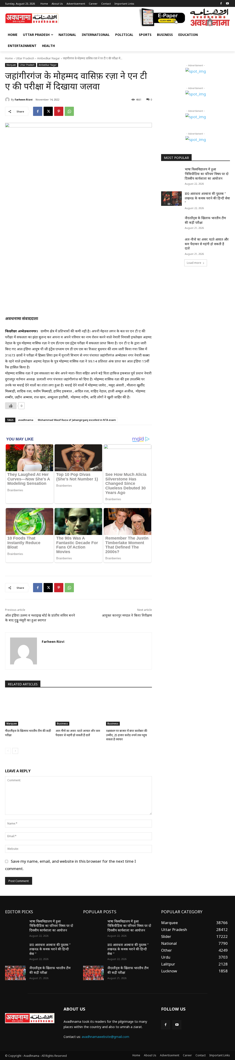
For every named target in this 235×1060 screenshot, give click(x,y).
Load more (194, 263)
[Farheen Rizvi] (8, 99)
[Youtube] (227, 3)
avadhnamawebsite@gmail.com (105, 1036)
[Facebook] (221, 3)
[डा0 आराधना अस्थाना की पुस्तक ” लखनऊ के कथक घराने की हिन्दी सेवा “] (171, 198)
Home (9, 58)
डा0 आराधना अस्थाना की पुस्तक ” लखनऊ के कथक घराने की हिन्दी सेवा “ (207, 198)
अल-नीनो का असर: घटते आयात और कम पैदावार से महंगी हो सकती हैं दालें (78, 733)
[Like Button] (11, 405)
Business (62, 723)
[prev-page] (8, 751)
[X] (48, 111)
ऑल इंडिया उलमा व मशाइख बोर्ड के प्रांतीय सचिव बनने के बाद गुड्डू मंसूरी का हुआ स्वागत (40, 617)
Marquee (11, 64)
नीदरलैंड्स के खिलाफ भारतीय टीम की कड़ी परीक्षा (205, 220)
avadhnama (25, 420)
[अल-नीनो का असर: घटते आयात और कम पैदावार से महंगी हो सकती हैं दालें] (78, 709)
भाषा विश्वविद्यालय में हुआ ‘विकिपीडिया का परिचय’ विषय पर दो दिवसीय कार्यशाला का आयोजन (207, 173)
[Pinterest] (58, 111)
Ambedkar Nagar (48, 58)
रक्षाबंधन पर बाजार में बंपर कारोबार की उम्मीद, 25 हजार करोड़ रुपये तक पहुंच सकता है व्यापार (126, 735)
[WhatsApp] (69, 111)
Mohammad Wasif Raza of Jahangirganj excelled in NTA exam (77, 420)
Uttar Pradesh (25, 58)
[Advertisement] (195, 306)
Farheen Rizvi (24, 99)
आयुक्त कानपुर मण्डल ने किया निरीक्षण (127, 615)
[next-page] (15, 751)
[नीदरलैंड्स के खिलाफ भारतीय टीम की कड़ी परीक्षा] (28, 709)
